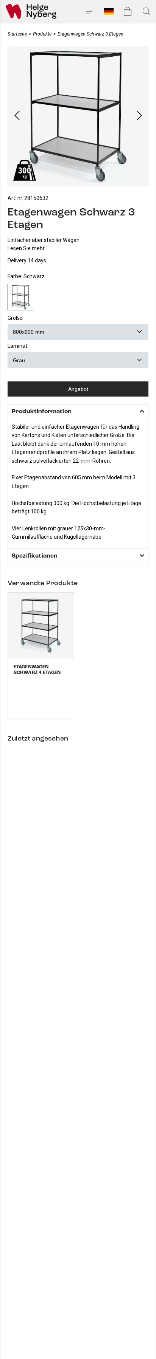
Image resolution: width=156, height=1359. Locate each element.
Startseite (17, 34)
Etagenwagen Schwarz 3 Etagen (90, 34)
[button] (17, 116)
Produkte (42, 34)
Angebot (78, 389)
